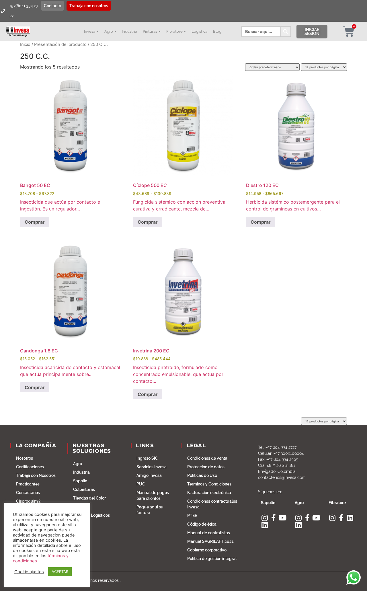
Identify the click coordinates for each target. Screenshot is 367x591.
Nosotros (24, 458)
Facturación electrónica (209, 492)
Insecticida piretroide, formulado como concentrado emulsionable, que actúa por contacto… (178, 312)
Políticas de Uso (202, 475)
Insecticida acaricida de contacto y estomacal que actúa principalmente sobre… (70, 309)
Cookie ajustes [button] (29, 571)
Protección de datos (206, 467)
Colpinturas (84, 489)
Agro (77, 463)
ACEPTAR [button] (60, 571)
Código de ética (201, 524)
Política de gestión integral (212, 558)
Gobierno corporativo (207, 550)
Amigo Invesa (149, 475)
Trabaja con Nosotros (36, 475)
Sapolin (80, 481)
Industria (81, 472)
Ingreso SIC (147, 458)
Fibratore (81, 506)
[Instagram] (264, 517)
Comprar (35, 222)
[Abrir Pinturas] (159, 31)
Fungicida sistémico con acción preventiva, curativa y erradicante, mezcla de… (180, 143)
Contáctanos (28, 492)
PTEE (192, 515)
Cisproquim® (28, 501)
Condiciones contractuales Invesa (212, 504)
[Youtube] (282, 517)
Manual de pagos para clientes (152, 495)
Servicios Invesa (151, 467)
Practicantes (28, 484)
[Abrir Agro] (115, 31)
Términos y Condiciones (209, 484)
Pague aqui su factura (149, 510)
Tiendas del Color (89, 498)
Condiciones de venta (207, 458)
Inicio (25, 44)
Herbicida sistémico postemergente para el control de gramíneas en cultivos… (293, 143)
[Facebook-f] (273, 517)
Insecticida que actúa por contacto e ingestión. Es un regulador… (60, 143)
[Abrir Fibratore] (185, 31)
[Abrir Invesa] (97, 31)
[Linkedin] (264, 524)
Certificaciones (30, 467)
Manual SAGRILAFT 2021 (210, 541)
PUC (140, 484)
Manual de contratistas (208, 532)
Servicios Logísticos (91, 515)
